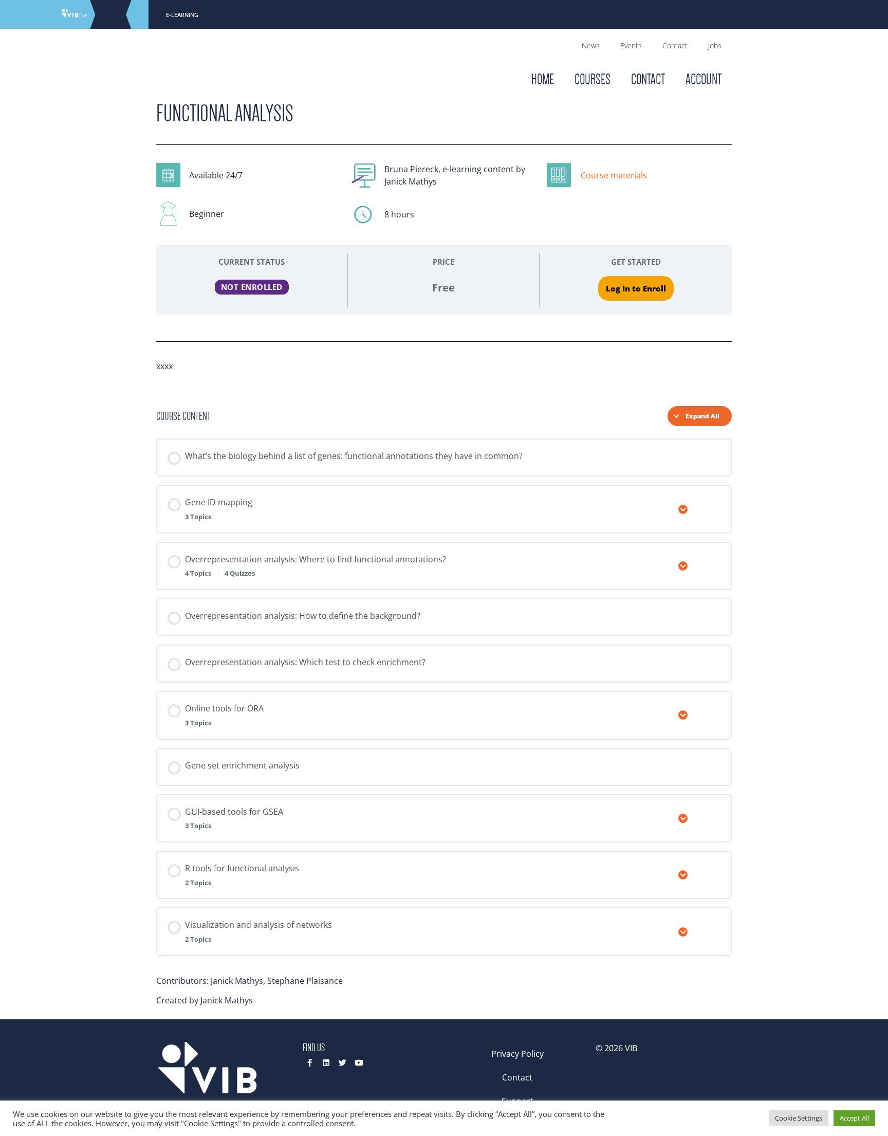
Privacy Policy (517, 1053)
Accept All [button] (854, 1118)
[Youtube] (359, 1063)
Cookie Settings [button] (798, 1118)
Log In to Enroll (636, 288)
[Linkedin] (326, 1063)
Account (703, 79)
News (591, 45)
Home (542, 79)
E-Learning (182, 15)
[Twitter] (342, 1063)
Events (631, 45)
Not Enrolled (252, 287)
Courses (592, 79)
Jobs (714, 45)
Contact (675, 45)
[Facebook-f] (310, 1063)
